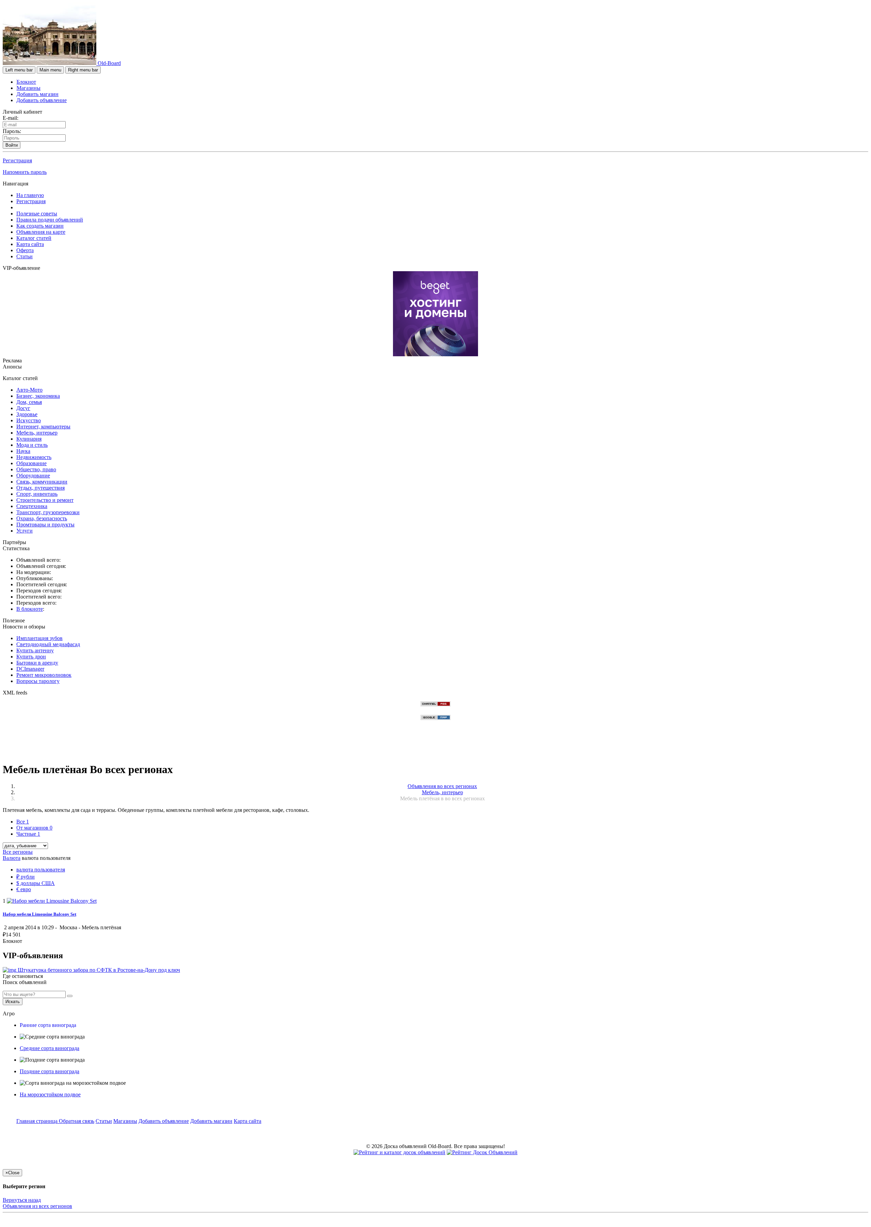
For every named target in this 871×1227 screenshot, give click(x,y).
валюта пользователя (40, 869)
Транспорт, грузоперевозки (48, 512)
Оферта (25, 250)
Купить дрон (31, 656)
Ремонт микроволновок (43, 675)
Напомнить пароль (25, 172)
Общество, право (36, 469)
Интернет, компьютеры (43, 426)
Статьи (24, 256)
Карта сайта (30, 244)
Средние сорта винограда (49, 1048)
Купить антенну (35, 650)
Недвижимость (33, 457)
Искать (12, 1001)
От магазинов (34, 828)
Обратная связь (76, 1121)
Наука (23, 451)
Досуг (23, 408)
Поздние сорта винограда (49, 1071)
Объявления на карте (40, 232)
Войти (11, 145)
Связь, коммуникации (41, 482)
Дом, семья (29, 402)
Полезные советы (36, 213)
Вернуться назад (22, 1200)
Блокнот (26, 82)
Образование (31, 463)
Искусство (28, 420)
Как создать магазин (40, 226)
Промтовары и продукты (45, 524)
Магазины (28, 88)
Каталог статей (33, 238)
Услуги (24, 531)
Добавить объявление (41, 100)
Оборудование (33, 475)
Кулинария (29, 439)
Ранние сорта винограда (48, 1025)
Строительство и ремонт (44, 500)
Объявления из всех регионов (37, 1206)
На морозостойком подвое (50, 1094)
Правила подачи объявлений (49, 220)
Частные (28, 834)
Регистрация (17, 160)
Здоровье (26, 414)
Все (22, 821)
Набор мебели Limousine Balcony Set (39, 914)
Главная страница (37, 1121)
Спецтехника (31, 506)
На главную (30, 195)
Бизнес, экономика (38, 396)
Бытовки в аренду (37, 663)
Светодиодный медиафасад (48, 644)
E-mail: (10, 118)
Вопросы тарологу (38, 681)
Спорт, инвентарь (36, 494)
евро (23, 889)
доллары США (35, 883)
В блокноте (29, 609)
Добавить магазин (37, 94)
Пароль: (12, 131)
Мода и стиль (32, 445)
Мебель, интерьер (36, 433)
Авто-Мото (29, 390)
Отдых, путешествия (40, 488)
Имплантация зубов (39, 638)
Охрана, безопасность (41, 518)
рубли (25, 877)
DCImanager (30, 669)
